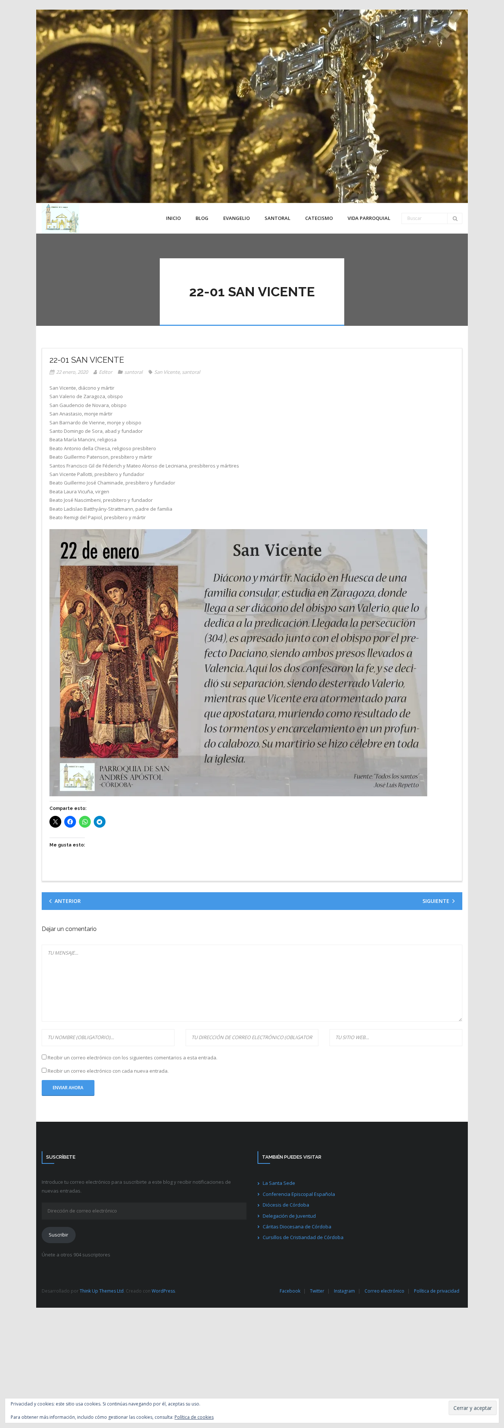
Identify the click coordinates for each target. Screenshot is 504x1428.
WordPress (163, 1291)
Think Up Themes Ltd (102, 1291)
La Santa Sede (279, 1183)
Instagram (344, 1291)
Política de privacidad (436, 1291)
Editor (105, 372)
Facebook (290, 1291)
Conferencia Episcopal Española (299, 1194)
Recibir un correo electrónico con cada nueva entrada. (108, 1070)
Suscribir (58, 1234)
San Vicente (167, 372)
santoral (133, 372)
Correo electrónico (384, 1291)
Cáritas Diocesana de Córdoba (297, 1226)
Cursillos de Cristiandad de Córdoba (303, 1237)
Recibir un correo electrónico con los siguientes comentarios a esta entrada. (132, 1057)
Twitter (317, 1291)
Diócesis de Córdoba (286, 1204)
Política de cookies (194, 1417)
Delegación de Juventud (289, 1216)
